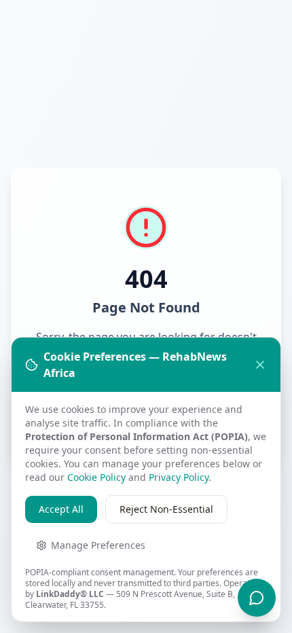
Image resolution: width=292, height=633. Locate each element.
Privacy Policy (178, 477)
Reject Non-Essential (166, 509)
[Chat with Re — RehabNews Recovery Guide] (257, 598)
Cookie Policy (96, 477)
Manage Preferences (98, 545)
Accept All (61, 509)
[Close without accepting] (260, 365)
